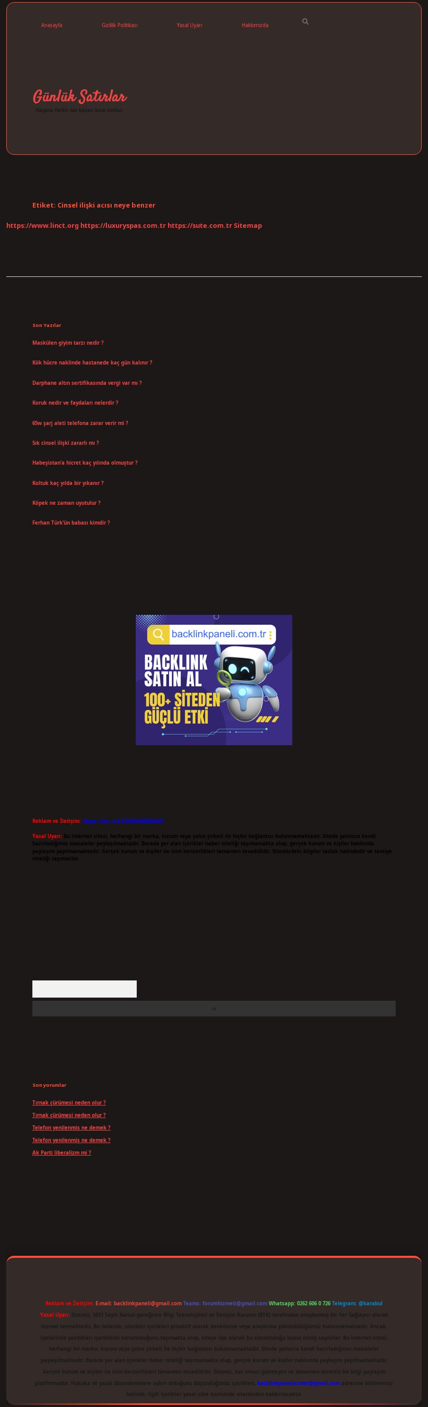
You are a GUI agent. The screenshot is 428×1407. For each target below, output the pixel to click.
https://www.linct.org (42, 225)
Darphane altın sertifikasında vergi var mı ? (87, 383)
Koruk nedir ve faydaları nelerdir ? (75, 402)
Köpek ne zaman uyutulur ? (66, 503)
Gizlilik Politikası (119, 25)
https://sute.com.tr (200, 225)
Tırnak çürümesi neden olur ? (69, 1102)
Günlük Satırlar (79, 97)
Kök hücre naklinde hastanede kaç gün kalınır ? (92, 362)
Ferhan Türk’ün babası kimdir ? (71, 522)
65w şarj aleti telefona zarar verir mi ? (80, 423)
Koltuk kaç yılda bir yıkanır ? (68, 483)
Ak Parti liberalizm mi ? (61, 1152)
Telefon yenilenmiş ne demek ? (71, 1127)
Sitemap (248, 225)
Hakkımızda (255, 25)
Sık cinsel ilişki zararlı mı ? (65, 443)
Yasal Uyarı (189, 25)
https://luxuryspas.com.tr (123, 225)
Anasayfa (51, 25)
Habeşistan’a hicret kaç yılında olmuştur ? (85, 462)
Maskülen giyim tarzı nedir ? (68, 342)
